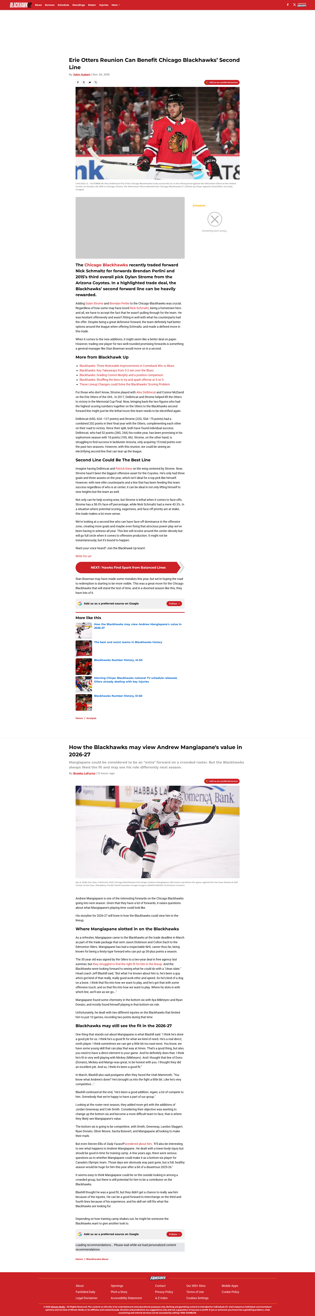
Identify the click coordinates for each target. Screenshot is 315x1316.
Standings (78, 4)
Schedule (63, 4)
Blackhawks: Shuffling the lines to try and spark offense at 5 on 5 (122, 379)
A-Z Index (161, 1298)
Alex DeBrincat (146, 392)
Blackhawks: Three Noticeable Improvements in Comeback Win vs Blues (127, 365)
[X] (294, 4)
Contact (160, 1285)
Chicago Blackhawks (106, 265)
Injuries (103, 4)
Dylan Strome (94, 303)
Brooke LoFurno (84, 773)
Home (79, 718)
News (38, 4)
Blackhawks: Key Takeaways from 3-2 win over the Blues (117, 370)
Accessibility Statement (126, 1298)
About (80, 1285)
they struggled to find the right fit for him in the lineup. (128, 964)
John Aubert (81, 74)
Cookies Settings (197, 1298)
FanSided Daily (85, 1292)
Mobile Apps (230, 1285)
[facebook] (288, 4)
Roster (92, 4)
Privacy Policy (164, 1292)
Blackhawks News (97, 1259)
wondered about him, (138, 1144)
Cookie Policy (230, 1292)
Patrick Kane (124, 468)
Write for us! (83, 556)
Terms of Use (195, 1292)
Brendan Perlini (119, 303)
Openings (117, 1285)
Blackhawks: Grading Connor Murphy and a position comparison (121, 375)
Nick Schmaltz (139, 308)
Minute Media (58, 1307)
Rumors (49, 4)
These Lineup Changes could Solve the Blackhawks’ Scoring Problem (125, 384)
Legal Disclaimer (87, 1298)
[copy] (95, 82)
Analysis (91, 718)
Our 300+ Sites (196, 1285)
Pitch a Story (119, 1292)
